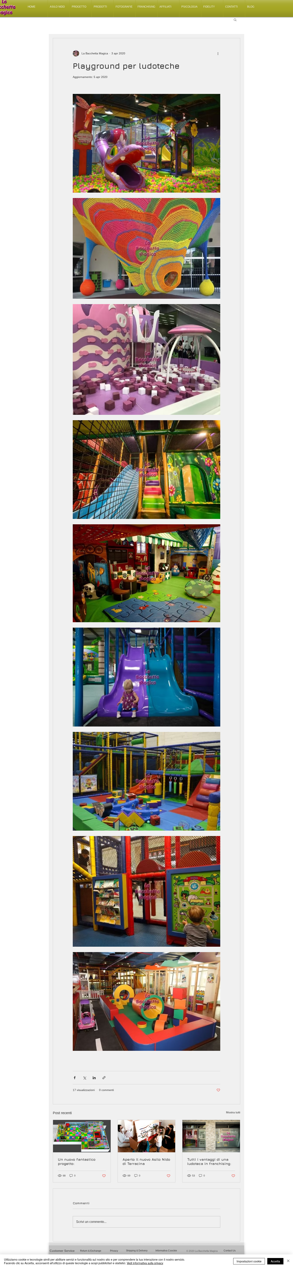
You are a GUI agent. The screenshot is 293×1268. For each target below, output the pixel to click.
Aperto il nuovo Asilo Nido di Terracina (146, 1161)
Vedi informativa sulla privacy (145, 1263)
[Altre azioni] (217, 53)
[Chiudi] (288, 1261)
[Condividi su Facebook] (75, 1078)
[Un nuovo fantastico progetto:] (82, 1136)
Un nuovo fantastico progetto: (76, 1161)
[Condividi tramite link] (104, 1078)
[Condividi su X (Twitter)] (84, 1078)
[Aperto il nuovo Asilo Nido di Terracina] (146, 1136)
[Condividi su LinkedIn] (94, 1078)
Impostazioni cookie (249, 1261)
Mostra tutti (233, 1112)
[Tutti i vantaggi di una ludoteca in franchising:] (211, 1136)
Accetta (275, 1261)
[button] (235, 19)
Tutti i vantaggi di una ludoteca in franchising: (209, 1161)
